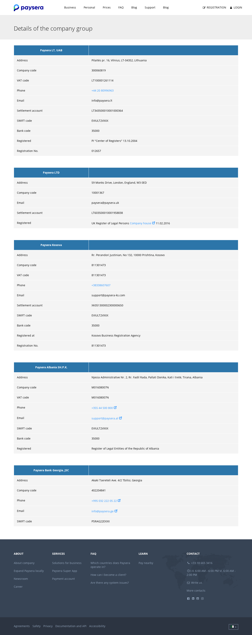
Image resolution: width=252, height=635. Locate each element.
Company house (140, 223)
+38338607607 (101, 285)
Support (150, 7)
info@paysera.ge (103, 511)
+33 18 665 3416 (201, 563)
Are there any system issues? (110, 582)
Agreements (22, 626)
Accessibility (97, 626)
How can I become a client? (108, 575)
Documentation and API (70, 626)
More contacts (196, 590)
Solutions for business (67, 563)
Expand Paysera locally (29, 571)
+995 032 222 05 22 (104, 501)
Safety (36, 626)
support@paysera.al (105, 418)
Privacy (48, 626)
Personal (89, 7)
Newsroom (21, 579)
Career (18, 586)
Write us (196, 582)
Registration (216, 7)
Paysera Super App (64, 571)
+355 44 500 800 (102, 408)
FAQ (121, 7)
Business (70, 7)
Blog (134, 7)
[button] (233, 627)
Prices (107, 7)
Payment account (63, 579)
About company (24, 563)
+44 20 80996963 (103, 90)
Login (237, 7)
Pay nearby (146, 563)
